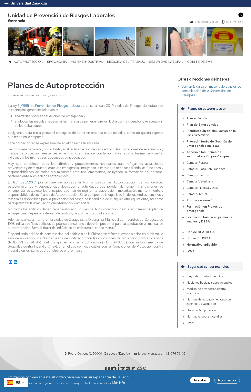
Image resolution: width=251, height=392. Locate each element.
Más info (118, 383)
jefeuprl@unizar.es (206, 22)
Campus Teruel (196, 194)
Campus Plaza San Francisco (206, 169)
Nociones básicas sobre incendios (209, 282)
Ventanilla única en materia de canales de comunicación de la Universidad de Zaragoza (211, 90)
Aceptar (200, 380)
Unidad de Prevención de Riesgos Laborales (61, 15)
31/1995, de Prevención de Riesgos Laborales (51, 105)
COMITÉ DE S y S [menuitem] (200, 62)
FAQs (190, 323)
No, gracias (227, 380)
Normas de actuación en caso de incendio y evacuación (208, 301)
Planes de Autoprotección (201, 310)
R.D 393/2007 (24, 182)
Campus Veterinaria (199, 181)
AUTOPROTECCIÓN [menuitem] (28, 62)
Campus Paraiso (197, 163)
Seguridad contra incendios (204, 276)
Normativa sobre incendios (204, 316)
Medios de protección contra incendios (206, 291)
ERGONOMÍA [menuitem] (57, 62)
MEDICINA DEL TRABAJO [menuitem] (126, 62)
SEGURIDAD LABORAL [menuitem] (166, 62)
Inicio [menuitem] (10, 62)
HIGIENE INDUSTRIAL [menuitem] (87, 62)
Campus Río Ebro (198, 175)
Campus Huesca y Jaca (202, 188)
